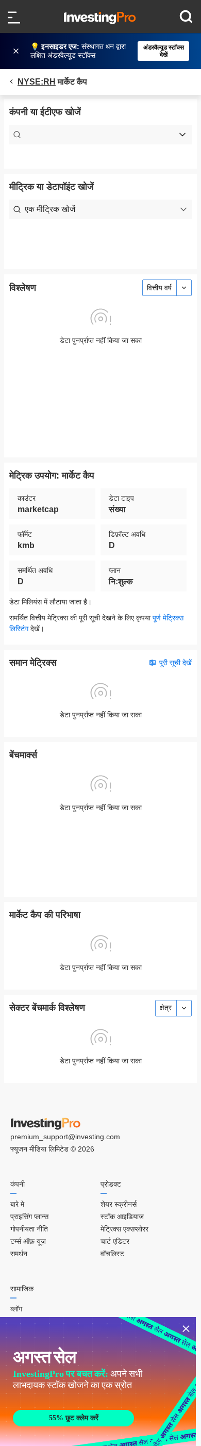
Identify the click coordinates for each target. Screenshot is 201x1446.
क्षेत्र (166, 1008)
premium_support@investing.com (65, 1136)
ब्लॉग (16, 1309)
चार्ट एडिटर (114, 1241)
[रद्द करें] (17, 51)
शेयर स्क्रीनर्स (118, 1204)
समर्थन (18, 1254)
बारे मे (17, 1204)
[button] (105, 51)
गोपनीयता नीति (29, 1229)
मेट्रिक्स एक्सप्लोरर (124, 1229)
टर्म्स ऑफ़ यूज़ (28, 1241)
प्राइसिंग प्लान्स (29, 1216)
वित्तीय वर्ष (159, 288)
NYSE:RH (37, 81)
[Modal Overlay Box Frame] (98, 1381)
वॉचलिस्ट (112, 1254)
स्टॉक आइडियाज (122, 1216)
